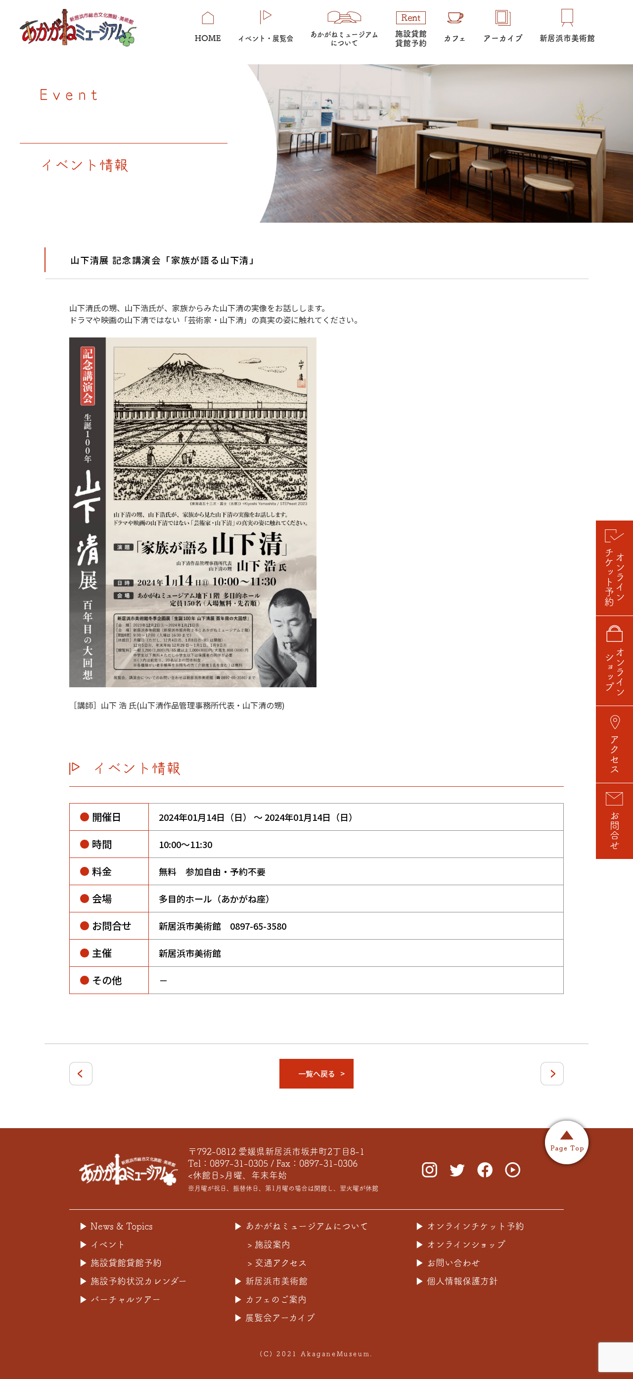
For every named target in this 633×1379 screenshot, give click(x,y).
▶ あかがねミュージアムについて (301, 1226)
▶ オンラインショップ (460, 1244)
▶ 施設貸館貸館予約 (120, 1262)
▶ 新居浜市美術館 (271, 1281)
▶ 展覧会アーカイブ (274, 1317)
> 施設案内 (268, 1244)
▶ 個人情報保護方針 (456, 1281)
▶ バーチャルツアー (120, 1299)
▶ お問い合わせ (447, 1262)
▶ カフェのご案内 (270, 1299)
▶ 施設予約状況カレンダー (133, 1281)
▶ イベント (102, 1244)
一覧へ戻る (316, 1073)
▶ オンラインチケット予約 (469, 1226)
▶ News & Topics (116, 1226)
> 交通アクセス (277, 1262)
